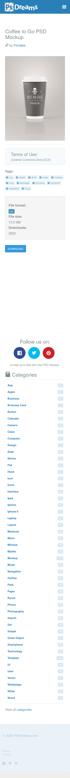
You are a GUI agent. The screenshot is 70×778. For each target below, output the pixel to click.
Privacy (7, 751)
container (55, 183)
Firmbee (19, 45)
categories (24, 709)
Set (35, 625)
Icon (35, 478)
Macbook (35, 531)
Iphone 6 (35, 511)
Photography (35, 611)
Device (35, 458)
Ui (35, 664)
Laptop (35, 518)
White (35, 691)
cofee (45, 177)
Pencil (35, 598)
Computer (35, 438)
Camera (35, 425)
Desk (35, 452)
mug (11, 183)
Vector (35, 678)
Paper (35, 591)
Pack (35, 585)
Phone (35, 605)
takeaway (13, 188)
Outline (35, 578)
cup (10, 177)
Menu (35, 538)
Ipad (35, 498)
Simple (35, 631)
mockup (58, 177)
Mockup (35, 558)
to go (27, 188)
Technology (35, 651)
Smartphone (35, 645)
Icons (35, 485)
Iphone (35, 505)
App (35, 385)
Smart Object (35, 638)
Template (35, 658)
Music (35, 565)
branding (39, 183)
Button (35, 412)
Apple (35, 392)
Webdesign (35, 684)
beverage (24, 183)
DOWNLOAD (15, 249)
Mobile (35, 551)
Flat (35, 465)
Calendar (35, 418)
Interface (35, 491)
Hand (35, 472)
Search (35, 618)
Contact (7, 754)
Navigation (35, 571)
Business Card (35, 405)
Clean (35, 432)
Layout (35, 525)
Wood (35, 698)
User (35, 671)
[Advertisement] (35, 293)
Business (35, 398)
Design (35, 445)
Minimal (35, 545)
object (21, 177)
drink (33, 177)
